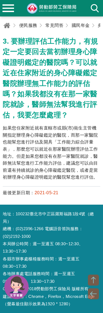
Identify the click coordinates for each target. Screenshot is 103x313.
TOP (93, 280)
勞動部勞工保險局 (51, 8)
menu (8, 8)
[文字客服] (16, 287)
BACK (93, 293)
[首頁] (7, 25)
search (95, 8)
